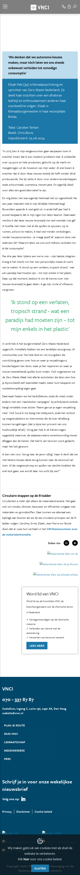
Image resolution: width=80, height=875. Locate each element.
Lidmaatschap (14, 742)
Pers (7, 759)
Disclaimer (23, 811)
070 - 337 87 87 (18, 699)
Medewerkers (14, 750)
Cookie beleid (43, 811)
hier (26, 859)
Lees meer (37, 646)
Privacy (7, 811)
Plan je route (14, 725)
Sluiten (40, 868)
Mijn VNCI (11, 734)
